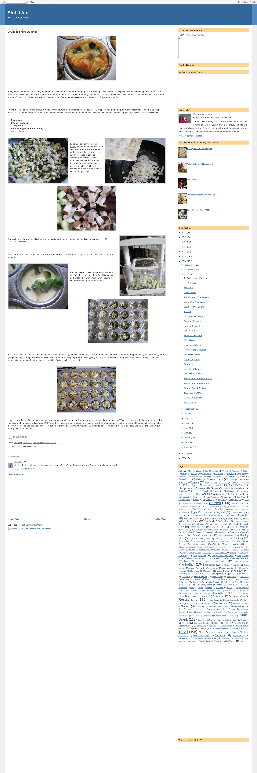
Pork (236, 590)
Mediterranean (193, 571)
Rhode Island (213, 600)
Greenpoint (209, 532)
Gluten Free (27, 443)
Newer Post (13, 519)
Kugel (183, 553)
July (186, 418)
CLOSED (181, 494)
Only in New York (231, 582)
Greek (198, 532)
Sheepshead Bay (213, 606)
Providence (206, 593)
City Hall (243, 491)
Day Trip (189, 503)
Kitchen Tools (205, 550)
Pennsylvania (240, 585)
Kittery (217, 550)
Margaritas (210, 565)
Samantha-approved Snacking (200, 194)
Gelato (232, 527)
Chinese (194, 491)
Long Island (199, 555)
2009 (184, 453)
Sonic (189, 609)
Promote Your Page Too (195, 35)
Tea (215, 623)
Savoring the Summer (194, 374)
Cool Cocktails (212, 497)
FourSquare (199, 524)
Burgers (194, 482)
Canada (224, 482)
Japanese (200, 547)
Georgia (242, 527)
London (182, 555)
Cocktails (207, 493)
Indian (218, 544)
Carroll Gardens (192, 485)
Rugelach (185, 603)
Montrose (232, 574)
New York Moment (194, 579)
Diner (246, 503)
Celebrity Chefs (227, 485)
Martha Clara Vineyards (195, 350)
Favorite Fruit (190, 331)
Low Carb (212, 558)
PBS (230, 585)
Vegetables (238, 635)
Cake (215, 482)
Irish (226, 544)
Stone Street (194, 616)
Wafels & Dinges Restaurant (199, 164)
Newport (208, 579)
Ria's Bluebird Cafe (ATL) (198, 210)
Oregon (246, 582)
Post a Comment (15, 474)
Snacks (240, 606)
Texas (236, 623)
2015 (184, 237)
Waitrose (233, 638)
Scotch (246, 603)
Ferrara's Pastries (192, 321)
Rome (246, 600)
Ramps (243, 593)
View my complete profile (190, 136)
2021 (184, 232)
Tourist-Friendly (221, 628)
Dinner (185, 506)
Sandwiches (220, 603)
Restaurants (187, 599)
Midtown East (184, 574)
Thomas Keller (188, 628)
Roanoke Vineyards (193, 335)
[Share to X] (19, 436)
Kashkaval (188, 287)
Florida (246, 518)
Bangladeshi (206, 474)
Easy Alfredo (190, 340)
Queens (234, 593)
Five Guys (191, 179)
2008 (184, 458)
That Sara (212, 626)
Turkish (219, 632)
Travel (183, 632)
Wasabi (243, 638)
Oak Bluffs (242, 579)
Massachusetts (226, 568)
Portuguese (185, 593)
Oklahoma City (198, 582)
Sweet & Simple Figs (193, 326)
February (189, 442)
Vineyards (211, 638)
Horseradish (183, 541)
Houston (207, 541)
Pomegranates (214, 590)
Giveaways (183, 529)
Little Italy (233, 553)
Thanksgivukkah (200, 626)
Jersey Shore (224, 547)
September (189, 409)
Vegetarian (183, 638)
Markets (236, 565)
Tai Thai (187, 311)
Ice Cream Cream (197, 544)
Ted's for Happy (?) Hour (195, 278)
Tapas (207, 623)
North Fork (220, 579)
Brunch (181, 482)
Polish (188, 590)
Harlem (220, 535)
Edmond (184, 512)
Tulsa (211, 632)
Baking (194, 473)
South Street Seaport (225, 609)
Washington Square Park (187, 641)
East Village (197, 509)
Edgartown (245, 509)
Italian (235, 543)
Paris (194, 585)
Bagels (246, 471)
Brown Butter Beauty (193, 316)
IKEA (209, 544)
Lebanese (207, 552)
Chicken (240, 488)
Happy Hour (206, 535)
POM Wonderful (199, 590)
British (199, 479)
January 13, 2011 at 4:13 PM (24, 469)
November (189, 269)
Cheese (201, 488)
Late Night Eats (194, 553)
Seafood (185, 606)
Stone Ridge (182, 616)
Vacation (220, 635)
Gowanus (224, 529)
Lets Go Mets (221, 552)
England (220, 512)
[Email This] (14, 436)
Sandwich (206, 603)
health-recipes (231, 535)
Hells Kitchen (197, 538)
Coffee (222, 494)
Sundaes (225, 620)
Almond (191, 471)
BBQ (244, 473)
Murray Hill (244, 574)
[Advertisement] (30, 496)
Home (87, 519)
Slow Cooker (228, 606)
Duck (244, 506)
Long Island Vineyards (222, 555)
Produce (196, 593)
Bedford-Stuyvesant (196, 476)
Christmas (231, 491)
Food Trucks (209, 521)
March (187, 437)
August (188, 413)
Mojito (212, 574)
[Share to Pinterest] (25, 436)
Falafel (198, 515)
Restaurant (218, 596)
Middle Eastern (223, 571)
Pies (192, 588)
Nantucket (186, 577)
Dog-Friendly (196, 506)
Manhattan (186, 564)
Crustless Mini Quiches (194, 307)
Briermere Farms (192, 354)
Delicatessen (201, 503)
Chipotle (205, 491)
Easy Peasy (220, 509)
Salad (195, 603)
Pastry (219, 585)
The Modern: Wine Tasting (196, 297)
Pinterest (219, 588)
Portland (245, 590)
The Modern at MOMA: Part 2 (198, 378)
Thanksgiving (184, 626)
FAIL (191, 515)
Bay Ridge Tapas (192, 359)
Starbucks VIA (190, 402)
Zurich (242, 641)
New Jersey (217, 577)
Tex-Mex (225, 623)
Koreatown (235, 550)
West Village (204, 641)
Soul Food (199, 609)
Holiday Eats (213, 538)
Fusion (222, 527)
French (235, 524)
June (187, 423)
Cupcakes (207, 499)
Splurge (207, 612)
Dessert (215, 503)
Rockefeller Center (231, 600)
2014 (184, 242)
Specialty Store (185, 612)
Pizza (229, 588)
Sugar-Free (202, 620)
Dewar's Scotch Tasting (195, 388)
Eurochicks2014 (238, 512)
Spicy (197, 612)
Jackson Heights (187, 547)
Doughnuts (234, 506)
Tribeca (202, 632)
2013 (184, 247)
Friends (193, 527)
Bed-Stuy (181, 476)
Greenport (222, 532)
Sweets (184, 623)
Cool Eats (228, 497)
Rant (180, 596)
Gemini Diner (190, 292)
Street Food (207, 616)
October (188, 274)
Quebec (223, 593)
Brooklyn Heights (237, 479)
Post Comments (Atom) (32, 525)
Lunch (186, 561)
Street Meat (221, 616)
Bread (242, 476)
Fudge (213, 527)
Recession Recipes (196, 596)
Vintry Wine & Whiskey (194, 302)
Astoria (215, 471)
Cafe (207, 482)
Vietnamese (198, 638)
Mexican (207, 571)
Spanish (243, 609)
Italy (247, 544)
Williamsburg (219, 641)
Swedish (245, 620)
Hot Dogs (196, 541)
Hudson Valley (235, 541)
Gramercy (235, 529)
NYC (231, 579)
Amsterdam (203, 471)
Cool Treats (241, 497)
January (188, 447)
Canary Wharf (236, 482)
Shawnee (200, 606)
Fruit (203, 527)
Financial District (191, 518)
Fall (205, 515)
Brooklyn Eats (214, 479)
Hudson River (219, 541)
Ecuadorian (233, 509)
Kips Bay (191, 550)
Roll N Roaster (191, 283)
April (186, 433)
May (186, 428)
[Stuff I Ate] (205, 58)
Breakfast (18, 443)
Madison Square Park (205, 561)
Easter (209, 509)
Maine (223, 561)
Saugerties (236, 603)
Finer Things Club (213, 518)
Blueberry (232, 476)
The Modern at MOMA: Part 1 (198, 383)
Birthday (220, 476)
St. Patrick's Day (231, 612)
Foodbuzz (225, 521)
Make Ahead (51, 443)
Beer (209, 476)
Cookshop (188, 364)
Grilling (180, 535)
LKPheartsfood (204, 114)
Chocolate (217, 491)
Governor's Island (211, 529)
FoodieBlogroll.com (242, 521)
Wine (231, 641)
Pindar (209, 588)
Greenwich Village (237, 532)
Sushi (235, 620)
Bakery (184, 473)
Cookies (197, 497)
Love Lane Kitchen (192, 345)
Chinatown (182, 491)
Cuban (196, 499)
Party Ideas (206, 585)
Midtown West (200, 574)
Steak (243, 612)
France (211, 524)
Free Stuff (223, 524)
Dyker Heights (183, 509)
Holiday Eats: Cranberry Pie (199, 148)
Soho (180, 609)
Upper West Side (201, 635)
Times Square (204, 628)
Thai (244, 623)
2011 (184, 256)
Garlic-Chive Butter (193, 397)
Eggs (194, 512)
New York (231, 576)
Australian (235, 471)
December (189, 265)
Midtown (238, 570)
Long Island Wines (196, 558)
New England (200, 576)
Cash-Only (206, 485)
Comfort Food (237, 494)
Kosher (245, 550)
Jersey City (211, 547)
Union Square (232, 632)
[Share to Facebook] (22, 436)
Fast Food (229, 515)
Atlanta (225, 471)
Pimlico (200, 588)
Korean (226, 550)
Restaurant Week (237, 596)
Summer (213, 620)
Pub (215, 593)
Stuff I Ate (18, 12)
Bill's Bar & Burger (192, 369)
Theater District (242, 626)
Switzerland (198, 623)
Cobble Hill (193, 494)
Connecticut (183, 497)
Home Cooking (39, 443)
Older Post (161, 519)
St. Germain (218, 612)
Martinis (212, 568)
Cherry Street (228, 488)
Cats (215, 485)
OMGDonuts (214, 582)
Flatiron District (232, 518)
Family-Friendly (216, 515)
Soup (209, 609)
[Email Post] (10, 438)
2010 (184, 261)
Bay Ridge (231, 473)
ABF (180, 471)
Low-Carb (226, 558)
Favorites (243, 515)
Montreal (222, 574)
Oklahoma (183, 582)
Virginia (224, 638)
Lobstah (243, 553)
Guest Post (192, 535)
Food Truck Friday (190, 521)
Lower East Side (241, 558)
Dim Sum (235, 503)
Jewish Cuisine (237, 547)
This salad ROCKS (192, 393)
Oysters (185, 585)
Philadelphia (182, 588)
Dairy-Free (221, 500)
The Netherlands (226, 626)
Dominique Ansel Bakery (215, 506)
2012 (184, 251)
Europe (181, 515)
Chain (241, 485)
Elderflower (208, 512)
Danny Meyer (235, 499)
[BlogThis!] (17, 436)
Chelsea (214, 488)
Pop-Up (227, 590)
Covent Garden (184, 500)
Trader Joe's (238, 628)
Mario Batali (225, 565)
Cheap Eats (185, 488)
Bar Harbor (218, 473)
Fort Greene (186, 524)
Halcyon (18, 461)
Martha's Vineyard (195, 568)
